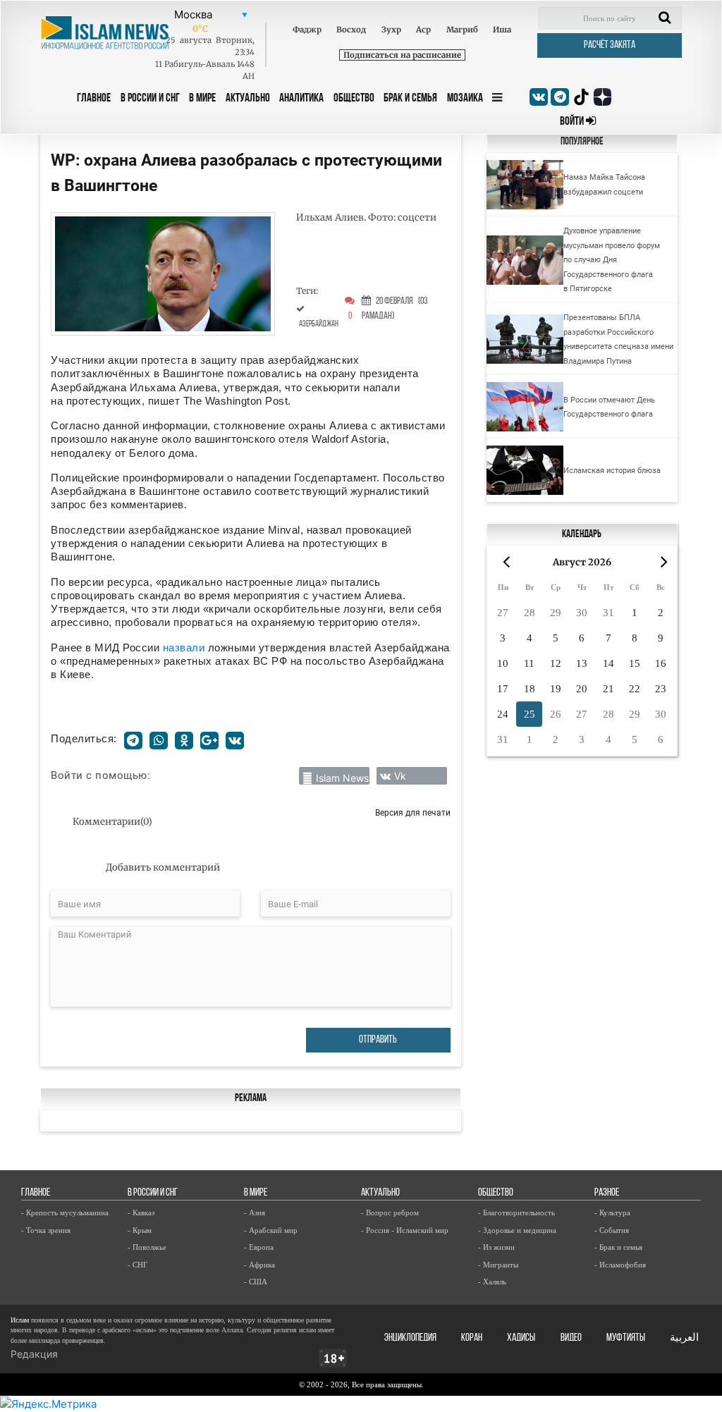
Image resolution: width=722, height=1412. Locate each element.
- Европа (259, 1247)
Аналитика (301, 98)
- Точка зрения (46, 1230)
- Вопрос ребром (390, 1212)
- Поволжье (147, 1247)
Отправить (378, 1040)
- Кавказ (141, 1212)
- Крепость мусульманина (65, 1212)
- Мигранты (498, 1264)
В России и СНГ (150, 98)
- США (255, 1281)
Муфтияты (625, 1338)
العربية (684, 1338)
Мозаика (465, 98)
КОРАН (471, 1338)
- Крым (140, 1230)
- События (611, 1230)
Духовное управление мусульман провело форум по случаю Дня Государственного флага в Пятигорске (611, 259)
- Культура (612, 1212)
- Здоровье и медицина (517, 1230)
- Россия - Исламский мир (404, 1230)
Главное (94, 98)
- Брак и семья (618, 1247)
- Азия (254, 1212)
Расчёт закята (609, 45)
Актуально (248, 98)
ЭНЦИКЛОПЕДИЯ (410, 1338)
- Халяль (492, 1281)
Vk (400, 776)
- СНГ (137, 1264)
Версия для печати (413, 812)
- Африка (259, 1264)
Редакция (34, 1354)
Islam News (342, 778)
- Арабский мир (271, 1230)
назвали (185, 647)
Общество (354, 98)
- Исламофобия (620, 1264)
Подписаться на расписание (402, 55)
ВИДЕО (571, 1338)
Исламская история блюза (612, 470)
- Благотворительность (516, 1212)
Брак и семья (410, 98)
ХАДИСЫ (521, 1338)
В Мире (202, 98)
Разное (606, 1193)
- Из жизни (496, 1247)
